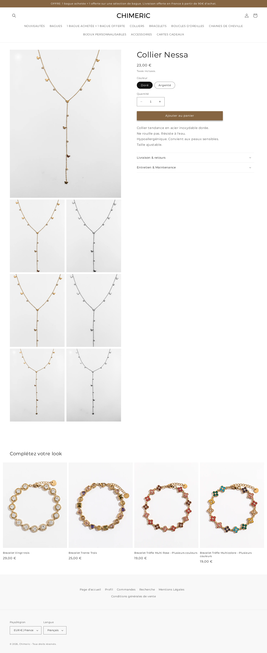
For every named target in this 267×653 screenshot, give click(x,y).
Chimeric (24, 644)
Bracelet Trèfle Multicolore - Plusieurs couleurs (226, 554)
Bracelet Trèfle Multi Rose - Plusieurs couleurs (165, 552)
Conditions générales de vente (133, 596)
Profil (109, 589)
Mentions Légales (172, 589)
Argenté (165, 85)
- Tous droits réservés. (43, 644)
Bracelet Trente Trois (83, 552)
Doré (145, 85)
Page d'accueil (90, 589)
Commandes (126, 589)
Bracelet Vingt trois (16, 552)
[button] (14, 15)
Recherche (147, 589)
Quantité (143, 93)
